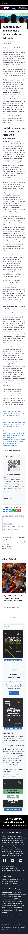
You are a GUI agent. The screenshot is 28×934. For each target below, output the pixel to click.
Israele (12, 520)
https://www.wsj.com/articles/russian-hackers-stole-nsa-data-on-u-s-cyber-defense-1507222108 (13, 413)
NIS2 (9, 765)
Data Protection (17, 753)
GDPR (21, 756)
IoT (10, 762)
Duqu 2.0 (5, 520)
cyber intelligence (6, 742)
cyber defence (22, 740)
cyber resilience (18, 742)
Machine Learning (16, 762)
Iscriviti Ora (14, 693)
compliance (14, 738)
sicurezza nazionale (16, 771)
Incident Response (7, 758)
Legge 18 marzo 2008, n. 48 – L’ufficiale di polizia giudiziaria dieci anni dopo (7, 543)
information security (16, 758)
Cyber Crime (15, 740)
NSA (4, 523)
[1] (7, 67)
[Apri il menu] (26, 3)
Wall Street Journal (13, 529)
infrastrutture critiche (8, 760)
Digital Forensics (7, 756)
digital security (16, 756)
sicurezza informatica (9, 526)
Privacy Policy (16, 929)
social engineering (22, 912)
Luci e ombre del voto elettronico (21, 540)
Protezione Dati (6, 767)
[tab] (10, 617)
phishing (13, 765)
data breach (23, 894)
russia (10, 523)
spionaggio (20, 526)
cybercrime (7, 740)
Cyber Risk (5, 746)
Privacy (18, 765)
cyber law (13, 742)
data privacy (9, 753)
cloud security (9, 738)
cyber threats (12, 751)
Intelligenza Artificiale (13, 903)
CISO (4, 738)
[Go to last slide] (4, 589)
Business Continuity (18, 736)
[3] (7, 207)
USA (4, 529)
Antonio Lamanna (14, 474)
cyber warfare (18, 751)
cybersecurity (9, 749)
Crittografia (20, 738)
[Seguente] (23, 589)
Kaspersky (19, 520)
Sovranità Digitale (12, 774)
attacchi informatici (8, 736)
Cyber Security (19, 516)
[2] (10, 178)
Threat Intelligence (11, 776)
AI (3, 736)
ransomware (13, 767)
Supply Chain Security (14, 914)
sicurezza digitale (12, 769)
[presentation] (14, 578)
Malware (5, 764)
